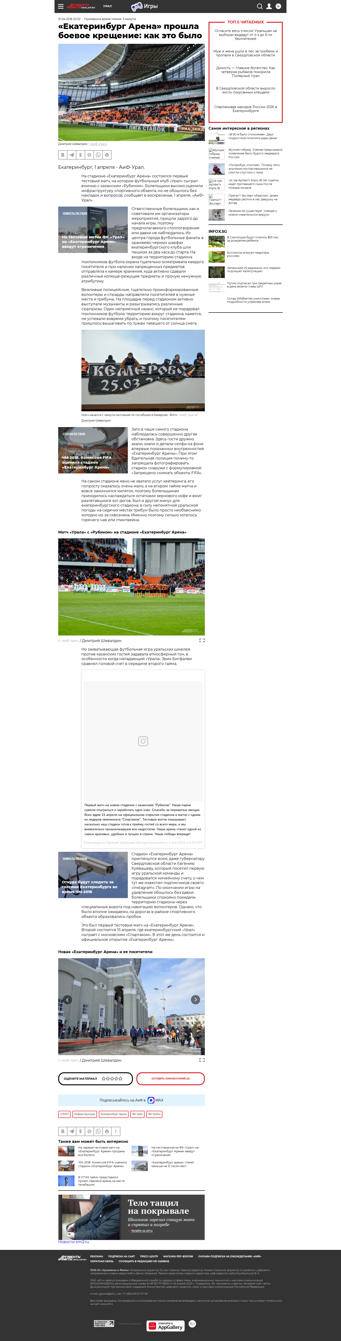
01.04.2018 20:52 (69, 19)
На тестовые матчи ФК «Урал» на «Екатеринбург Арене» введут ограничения (175, 1151)
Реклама (96, 1256)
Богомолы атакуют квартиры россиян (248, 254)
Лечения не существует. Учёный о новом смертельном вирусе (252, 212)
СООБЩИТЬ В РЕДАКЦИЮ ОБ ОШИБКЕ (144, 1261)
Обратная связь (101, 1261)
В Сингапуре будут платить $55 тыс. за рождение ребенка (253, 239)
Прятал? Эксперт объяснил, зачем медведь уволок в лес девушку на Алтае (253, 199)
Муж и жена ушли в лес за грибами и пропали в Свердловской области (245, 53)
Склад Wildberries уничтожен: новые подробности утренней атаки (253, 300)
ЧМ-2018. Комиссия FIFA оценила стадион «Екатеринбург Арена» (102, 1164)
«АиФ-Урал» (98, 144)
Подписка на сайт (121, 1256)
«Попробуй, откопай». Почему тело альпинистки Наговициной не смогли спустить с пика (254, 168)
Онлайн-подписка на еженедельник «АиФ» (229, 1256)
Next (196, 580)
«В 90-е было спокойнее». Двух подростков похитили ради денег (252, 136)
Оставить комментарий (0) (170, 1078)
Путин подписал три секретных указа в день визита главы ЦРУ (254, 285)
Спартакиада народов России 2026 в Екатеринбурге (245, 109)
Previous (68, 580)
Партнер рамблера (130, 1323)
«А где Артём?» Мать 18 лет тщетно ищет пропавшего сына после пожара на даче (253, 184)
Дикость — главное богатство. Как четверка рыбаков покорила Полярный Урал (245, 72)
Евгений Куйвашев (121, 842)
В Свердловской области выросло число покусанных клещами (245, 90)
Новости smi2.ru (73, 1242)
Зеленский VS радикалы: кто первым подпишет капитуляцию (253, 269)
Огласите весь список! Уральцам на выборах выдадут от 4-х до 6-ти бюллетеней (246, 35)
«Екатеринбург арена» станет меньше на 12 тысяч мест (172, 1164)
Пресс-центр (149, 1256)
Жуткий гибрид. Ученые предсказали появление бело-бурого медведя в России (255, 153)
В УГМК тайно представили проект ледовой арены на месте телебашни (101, 1180)
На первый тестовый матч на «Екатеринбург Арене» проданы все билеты (101, 1151)
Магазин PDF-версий (178, 1256)
